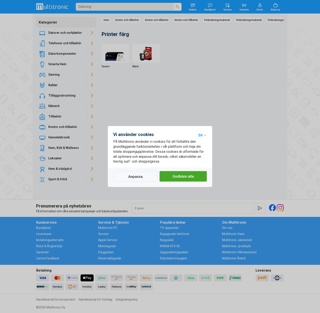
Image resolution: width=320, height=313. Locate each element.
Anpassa (135, 176)
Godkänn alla (183, 176)
